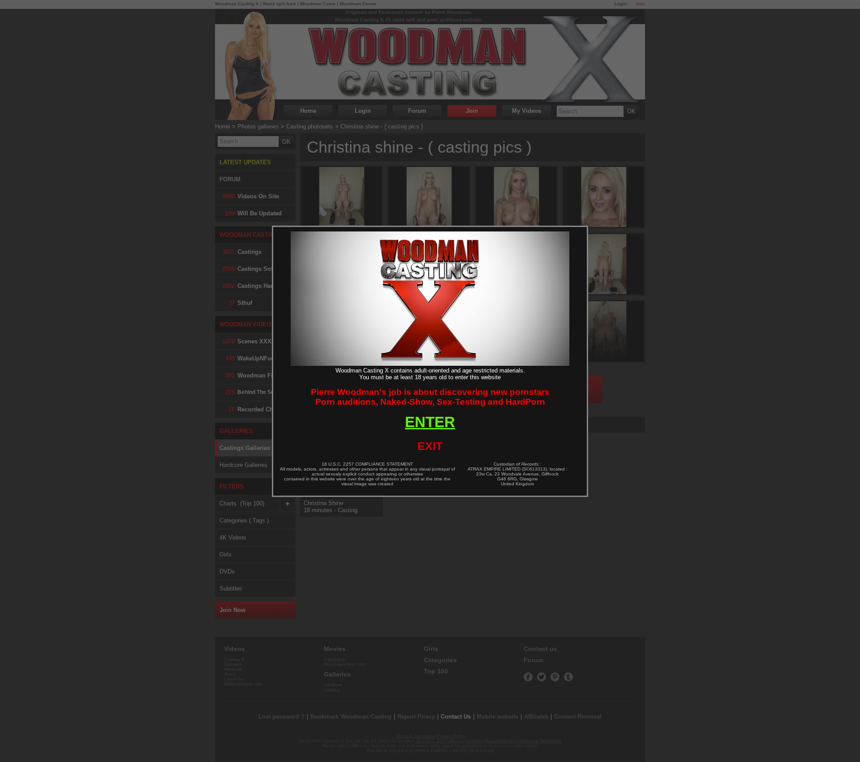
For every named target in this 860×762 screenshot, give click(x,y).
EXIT (430, 446)
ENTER (430, 422)
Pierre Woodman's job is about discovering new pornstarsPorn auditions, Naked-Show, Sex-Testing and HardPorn (430, 397)
